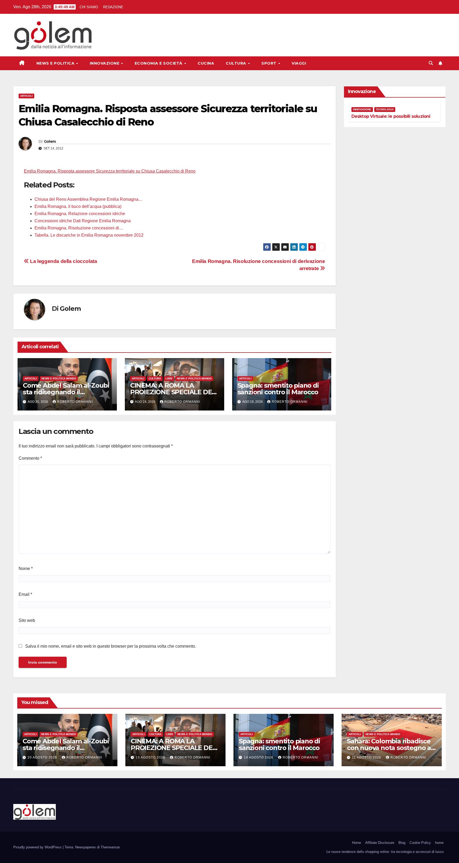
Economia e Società (159, 63)
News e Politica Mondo (58, 378)
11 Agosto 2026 (367, 757)
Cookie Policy (420, 843)
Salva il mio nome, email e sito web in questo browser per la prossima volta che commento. (110, 646)
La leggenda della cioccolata (63, 261)
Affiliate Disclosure (379, 843)
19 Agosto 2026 (151, 757)
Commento (30, 458)
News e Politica (56, 63)
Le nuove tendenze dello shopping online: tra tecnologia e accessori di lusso (385, 852)
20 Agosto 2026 (43, 757)
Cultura (236, 63)
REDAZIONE (113, 7)
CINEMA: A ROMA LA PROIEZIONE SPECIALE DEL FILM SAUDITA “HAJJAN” (172, 392)
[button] (431, 63)
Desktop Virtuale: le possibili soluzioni (390, 116)
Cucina (206, 63)
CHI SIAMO (89, 7)
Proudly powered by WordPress (38, 847)
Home (356, 843)
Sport (269, 63)
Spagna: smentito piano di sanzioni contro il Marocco (278, 389)
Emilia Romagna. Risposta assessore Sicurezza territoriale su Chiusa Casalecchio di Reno (110, 171)
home (439, 843)
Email (25, 594)
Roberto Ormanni (75, 402)
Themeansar (110, 847)
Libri (168, 378)
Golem (50, 141)
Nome (26, 568)
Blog (401, 843)
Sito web (27, 620)
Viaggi (299, 63)
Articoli (26, 95)
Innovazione (105, 63)
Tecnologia (385, 109)
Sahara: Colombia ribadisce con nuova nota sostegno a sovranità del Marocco (389, 747)
